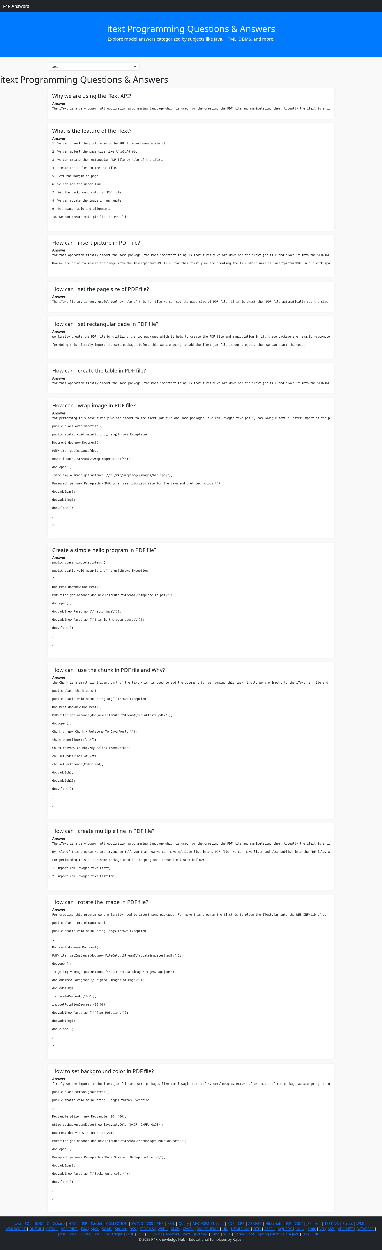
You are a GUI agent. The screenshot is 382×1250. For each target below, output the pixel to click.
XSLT (299, 1223)
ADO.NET (346, 1228)
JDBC (39, 1223)
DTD (257, 1228)
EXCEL (269, 1228)
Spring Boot (244, 1234)
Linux (300, 1228)
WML (361, 1223)
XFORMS (147, 1228)
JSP (85, 1223)
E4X (84, 1228)
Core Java (291, 1234)
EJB (289, 1223)
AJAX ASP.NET (204, 1223)
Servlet (97, 1223)
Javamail (201, 1234)
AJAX (95, 1228)
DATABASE (365, 1228)
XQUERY (285, 1228)
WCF (227, 1234)
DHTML (36, 1228)
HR (225, 1228)
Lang (215, 1234)
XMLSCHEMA (208, 1228)
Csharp (59, 1223)
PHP (161, 1223)
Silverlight (114, 1234)
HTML (74, 1223)
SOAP (107, 1228)
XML (172, 1223)
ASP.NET (255, 1223)
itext (187, 1234)
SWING (137, 1223)
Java (18, 1223)
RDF (231, 1223)
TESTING (332, 1223)
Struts (348, 1223)
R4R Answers (16, 6)
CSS (150, 1223)
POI (141, 1234)
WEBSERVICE (81, 1234)
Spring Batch (269, 1234)
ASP (331, 1228)
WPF (99, 1234)
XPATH (188, 1228)
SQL (28, 1223)
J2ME (62, 1234)
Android (173, 1234)
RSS (133, 1228)
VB (322, 1228)
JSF (309, 1223)
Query (183, 1223)
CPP (241, 1223)
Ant (318, 1223)
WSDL (163, 1228)
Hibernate (274, 1223)
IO (149, 1234)
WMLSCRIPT (16, 1228)
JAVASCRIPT (312, 1234)
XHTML (52, 1228)
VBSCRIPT (69, 1228)
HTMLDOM (240, 1228)
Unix (312, 1228)
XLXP (175, 1228)
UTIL (130, 1234)
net (221, 1223)
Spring (121, 1228)
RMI (159, 1234)
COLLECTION (117, 1223)
